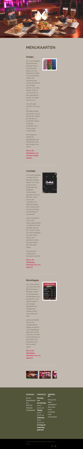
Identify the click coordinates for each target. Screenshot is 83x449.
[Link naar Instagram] (79, 1)
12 (49, 377)
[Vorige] (31, 375)
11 (47, 377)
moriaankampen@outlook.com (12, 1)
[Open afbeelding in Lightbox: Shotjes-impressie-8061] (48, 376)
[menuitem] (19, 33)
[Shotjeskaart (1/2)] (49, 64)
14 (52, 377)
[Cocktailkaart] (49, 183)
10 (46, 377)
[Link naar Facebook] (76, 1)
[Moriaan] (41, 16)
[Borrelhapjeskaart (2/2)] (49, 291)
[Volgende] (52, 375)
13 (51, 377)
